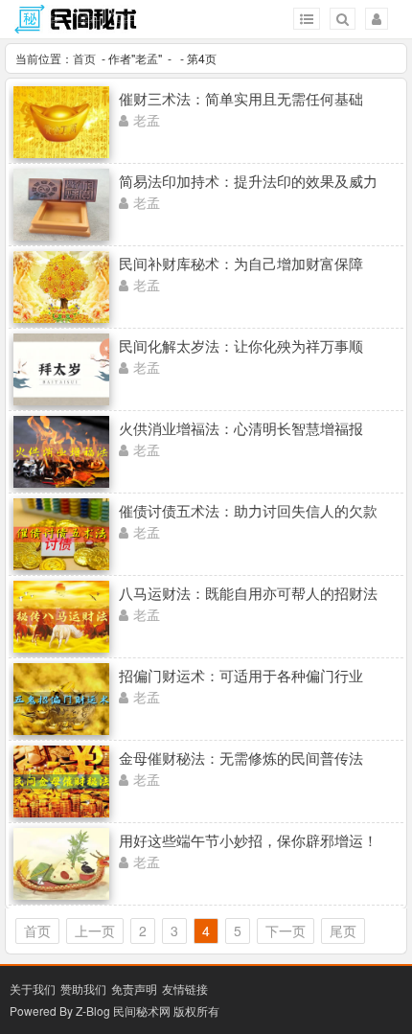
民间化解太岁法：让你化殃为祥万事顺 (241, 345)
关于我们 (33, 988)
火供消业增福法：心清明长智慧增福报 (241, 428)
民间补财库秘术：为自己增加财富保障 (241, 263)
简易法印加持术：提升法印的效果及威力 (248, 181)
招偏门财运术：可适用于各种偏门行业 (241, 675)
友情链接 (185, 988)
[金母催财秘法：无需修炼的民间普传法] (61, 811)
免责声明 (134, 988)
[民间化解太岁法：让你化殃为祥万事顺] (61, 399)
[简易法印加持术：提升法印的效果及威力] (61, 234)
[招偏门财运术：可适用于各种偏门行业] (61, 729)
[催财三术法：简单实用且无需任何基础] (61, 152)
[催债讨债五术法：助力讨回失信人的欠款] (61, 564)
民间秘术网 (142, 1010)
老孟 (146, 58)
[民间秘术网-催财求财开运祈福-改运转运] (77, 25)
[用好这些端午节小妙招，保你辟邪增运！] (61, 894)
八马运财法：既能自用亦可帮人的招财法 (248, 593)
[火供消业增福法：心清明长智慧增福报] (61, 482)
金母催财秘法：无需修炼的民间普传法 (241, 757)
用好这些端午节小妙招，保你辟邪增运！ (248, 840)
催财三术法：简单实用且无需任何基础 (241, 98)
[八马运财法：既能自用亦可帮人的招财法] (61, 646)
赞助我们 (83, 988)
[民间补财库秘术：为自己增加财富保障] (61, 317)
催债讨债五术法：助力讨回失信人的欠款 (248, 510)
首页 (84, 58)
